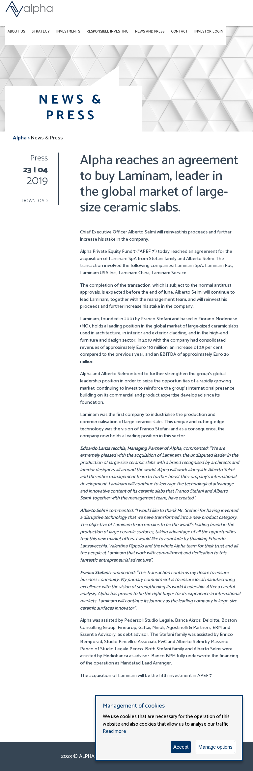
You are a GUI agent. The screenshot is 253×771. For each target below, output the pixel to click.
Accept (180, 747)
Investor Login (208, 32)
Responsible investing (107, 32)
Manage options (215, 747)
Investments (68, 32)
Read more (114, 731)
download (35, 201)
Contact (179, 32)
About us (16, 32)
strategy (41, 32)
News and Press (149, 32)
